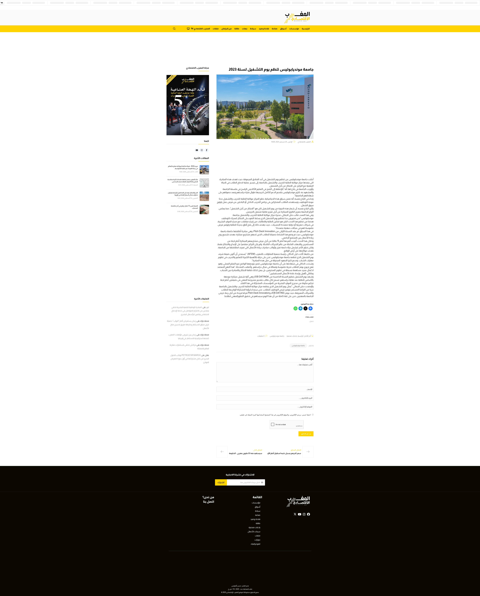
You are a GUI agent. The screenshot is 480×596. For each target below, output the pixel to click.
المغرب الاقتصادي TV (200, 29)
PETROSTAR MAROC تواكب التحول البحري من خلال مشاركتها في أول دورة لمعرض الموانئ (189, 358)
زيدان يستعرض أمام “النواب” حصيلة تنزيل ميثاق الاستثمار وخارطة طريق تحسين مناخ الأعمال (188, 324)
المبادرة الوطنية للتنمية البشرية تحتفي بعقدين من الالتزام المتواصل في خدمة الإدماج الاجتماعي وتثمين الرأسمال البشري (190, 311)
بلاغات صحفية (292, 336)
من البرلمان (226, 29)
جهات (244, 29)
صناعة (274, 29)
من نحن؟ (208, 497)
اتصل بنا (208, 501)
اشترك (221, 482)
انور (207, 307)
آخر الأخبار (307, 336)
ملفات (216, 29)
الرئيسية (306, 29)
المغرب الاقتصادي (304, 142)
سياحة (253, 29)
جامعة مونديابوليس (277, 336)
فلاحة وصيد (264, 29)
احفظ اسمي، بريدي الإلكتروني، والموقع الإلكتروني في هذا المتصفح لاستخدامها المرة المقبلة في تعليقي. (275, 415)
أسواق (283, 29)
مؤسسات (294, 29)
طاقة (236, 29)
